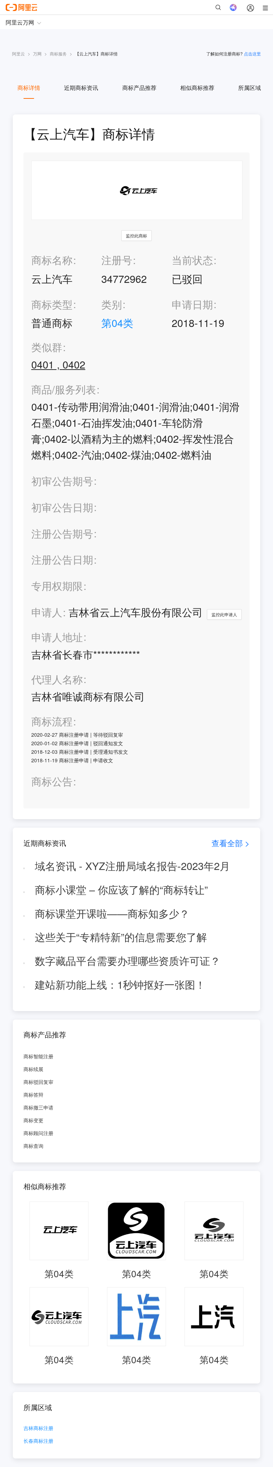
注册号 (116, 259)
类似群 (46, 347)
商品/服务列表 (63, 389)
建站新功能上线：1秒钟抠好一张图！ (120, 984)
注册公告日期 (62, 559)
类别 (111, 304)
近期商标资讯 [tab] (81, 88)
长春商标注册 (38, 1441)
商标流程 (52, 721)
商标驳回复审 (38, 1081)
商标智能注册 (38, 1056)
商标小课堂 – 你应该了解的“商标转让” (121, 889)
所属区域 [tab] (249, 88)
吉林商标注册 (38, 1428)
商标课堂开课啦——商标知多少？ (112, 913)
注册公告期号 (62, 533)
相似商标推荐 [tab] (197, 88)
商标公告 (52, 781)
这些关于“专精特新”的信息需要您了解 (121, 936)
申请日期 (192, 304)
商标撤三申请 (38, 1107)
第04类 (117, 322)
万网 (37, 53)
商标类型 (52, 304)
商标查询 (33, 1145)
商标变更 (33, 1120)
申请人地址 (57, 637)
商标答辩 (33, 1094)
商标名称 (52, 259)
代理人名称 (57, 679)
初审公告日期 (62, 507)
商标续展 (33, 1069)
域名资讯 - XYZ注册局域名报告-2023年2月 (132, 865)
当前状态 (192, 259)
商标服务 (58, 53)
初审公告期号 (62, 480)
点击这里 (252, 53)
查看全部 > (231, 843)
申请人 (46, 611)
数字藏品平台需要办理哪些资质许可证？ (127, 960)
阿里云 (18, 53)
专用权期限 (57, 585)
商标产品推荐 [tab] (139, 88)
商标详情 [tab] (28, 88)
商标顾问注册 (38, 1132)
